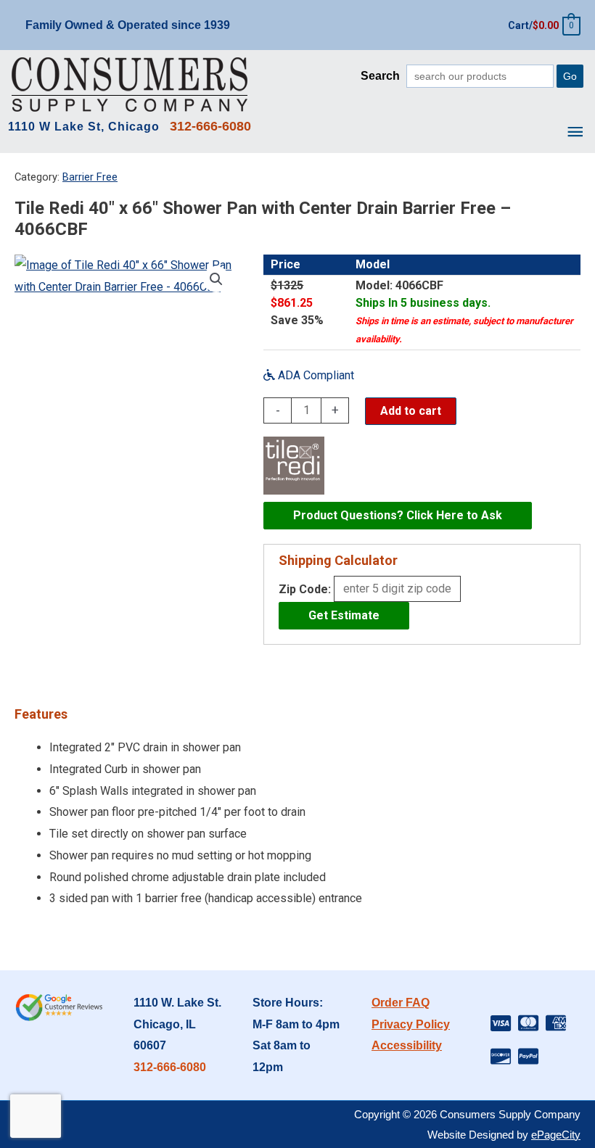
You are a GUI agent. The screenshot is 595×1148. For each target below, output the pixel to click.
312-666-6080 (170, 1067)
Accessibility (407, 1045)
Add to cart (410, 411)
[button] (216, 279)
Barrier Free (90, 176)
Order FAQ (401, 1002)
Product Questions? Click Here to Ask (397, 515)
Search (380, 76)
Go (570, 76)
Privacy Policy (411, 1024)
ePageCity (555, 1134)
